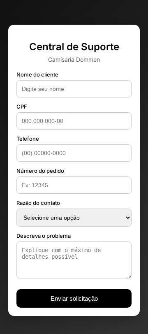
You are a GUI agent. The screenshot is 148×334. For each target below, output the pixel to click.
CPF (21, 106)
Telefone (27, 138)
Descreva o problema (43, 235)
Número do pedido (40, 170)
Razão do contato (38, 202)
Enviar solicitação (74, 298)
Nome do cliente (37, 74)
